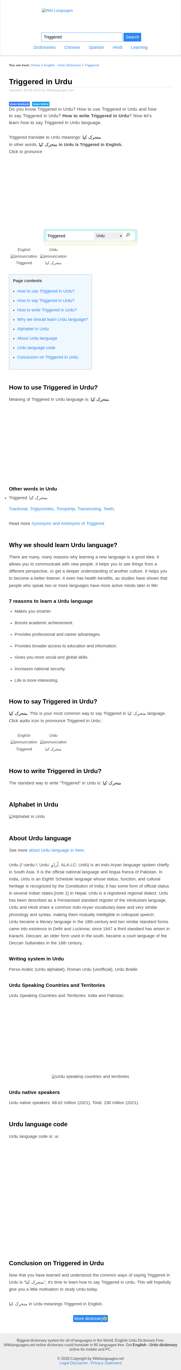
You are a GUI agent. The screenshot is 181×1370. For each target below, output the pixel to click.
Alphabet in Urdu (33, 329)
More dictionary (88, 1318)
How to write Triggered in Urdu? (47, 310)
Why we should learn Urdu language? (52, 319)
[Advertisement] (90, 196)
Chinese (72, 47)
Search (132, 36)
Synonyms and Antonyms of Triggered (68, 523)
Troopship (65, 509)
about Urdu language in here (56, 850)
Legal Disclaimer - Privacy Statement (90, 1363)
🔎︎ (127, 234)
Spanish (96, 47)
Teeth (108, 509)
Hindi (117, 47)
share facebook (19, 104)
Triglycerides (42, 509)
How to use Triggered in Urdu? (46, 291)
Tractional (18, 509)
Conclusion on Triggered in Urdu (47, 357)
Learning (139, 47)
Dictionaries (44, 47)
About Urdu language (37, 338)
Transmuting (89, 509)
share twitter (41, 104)
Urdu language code (36, 347)
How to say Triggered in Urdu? (45, 300)
